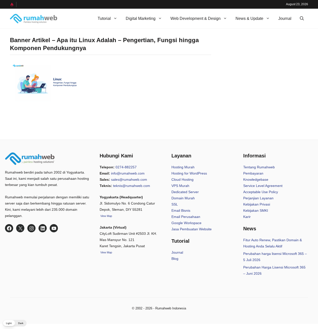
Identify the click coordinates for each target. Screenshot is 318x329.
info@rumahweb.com (128, 173)
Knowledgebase (255, 179)
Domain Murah (183, 198)
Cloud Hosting (182, 179)
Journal (284, 18)
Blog (174, 259)
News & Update (249, 18)
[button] (302, 19)
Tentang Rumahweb (259, 167)
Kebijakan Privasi (256, 204)
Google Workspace (186, 223)
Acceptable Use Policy (260, 192)
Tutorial (104, 18)
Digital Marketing (141, 18)
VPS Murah (180, 186)
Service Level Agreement (262, 186)
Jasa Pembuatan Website (191, 229)
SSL (174, 204)
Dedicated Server (185, 192)
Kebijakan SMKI (255, 210)
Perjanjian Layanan (258, 198)
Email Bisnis (180, 210)
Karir (247, 217)
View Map (106, 252)
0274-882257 (126, 167)
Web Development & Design (195, 18)
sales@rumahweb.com (129, 179)
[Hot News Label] (13, 4)
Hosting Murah (183, 167)
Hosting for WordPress (189, 173)
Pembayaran (253, 173)
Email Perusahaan (185, 217)
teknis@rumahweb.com (131, 186)
